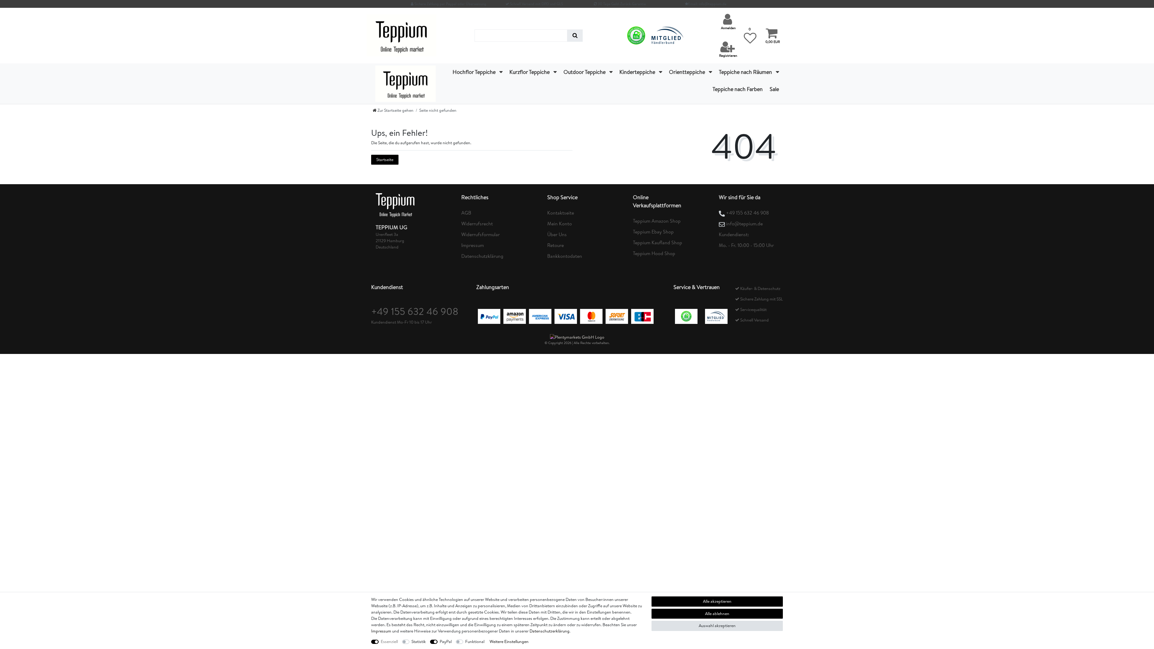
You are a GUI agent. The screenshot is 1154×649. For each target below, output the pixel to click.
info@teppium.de (744, 223)
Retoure (555, 245)
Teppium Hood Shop (654, 253)
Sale (774, 89)
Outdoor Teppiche (585, 72)
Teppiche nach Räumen (746, 72)
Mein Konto (559, 223)
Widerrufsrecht (477, 223)
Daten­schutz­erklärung (549, 631)
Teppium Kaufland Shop (657, 242)
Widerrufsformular (480, 234)
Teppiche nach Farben (738, 89)
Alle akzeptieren (717, 601)
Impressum (472, 245)
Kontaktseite (560, 212)
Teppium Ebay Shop (653, 231)
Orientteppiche (687, 72)
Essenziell (389, 641)
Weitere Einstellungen (509, 641)
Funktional (474, 641)
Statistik (418, 641)
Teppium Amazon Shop (657, 221)
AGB (466, 212)
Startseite (384, 160)
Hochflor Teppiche (475, 72)
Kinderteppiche (637, 72)
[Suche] (575, 35)
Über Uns (557, 234)
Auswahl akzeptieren (717, 626)
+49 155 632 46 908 (747, 212)
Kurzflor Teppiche (530, 72)
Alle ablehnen (717, 614)
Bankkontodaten (564, 256)
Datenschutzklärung (482, 256)
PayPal (446, 641)
